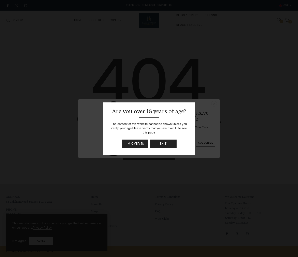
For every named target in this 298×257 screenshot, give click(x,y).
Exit (163, 143)
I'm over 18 (135, 143)
